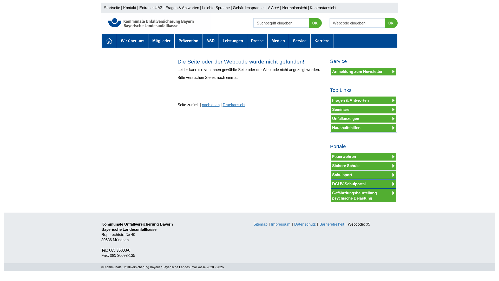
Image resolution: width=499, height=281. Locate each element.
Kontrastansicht (323, 7)
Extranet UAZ (150, 7)
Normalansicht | (295, 7)
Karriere (321, 41)
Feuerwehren (344, 156)
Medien (278, 41)
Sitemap (260, 224)
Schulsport (342, 175)
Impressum (281, 224)
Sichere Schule (345, 165)
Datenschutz (305, 224)
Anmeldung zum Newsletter (357, 71)
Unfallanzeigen (345, 118)
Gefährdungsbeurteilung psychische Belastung (354, 195)
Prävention (188, 41)
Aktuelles (109, 41)
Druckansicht (234, 105)
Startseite (112, 7)
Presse (257, 41)
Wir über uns (132, 41)
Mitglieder (161, 41)
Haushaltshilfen (346, 127)
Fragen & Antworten (182, 7)
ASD (210, 41)
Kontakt (129, 7)
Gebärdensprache (248, 7)
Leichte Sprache (216, 7)
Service (299, 41)
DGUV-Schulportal (349, 184)
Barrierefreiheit (331, 224)
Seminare (340, 109)
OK (315, 23)
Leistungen (233, 41)
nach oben (211, 105)
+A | (277, 7)
